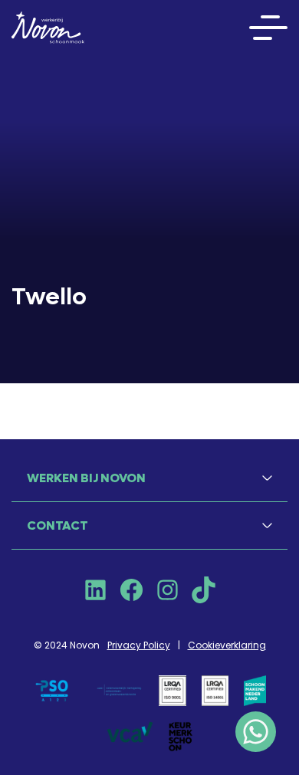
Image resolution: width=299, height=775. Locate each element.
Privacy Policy (138, 645)
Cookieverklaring (227, 645)
